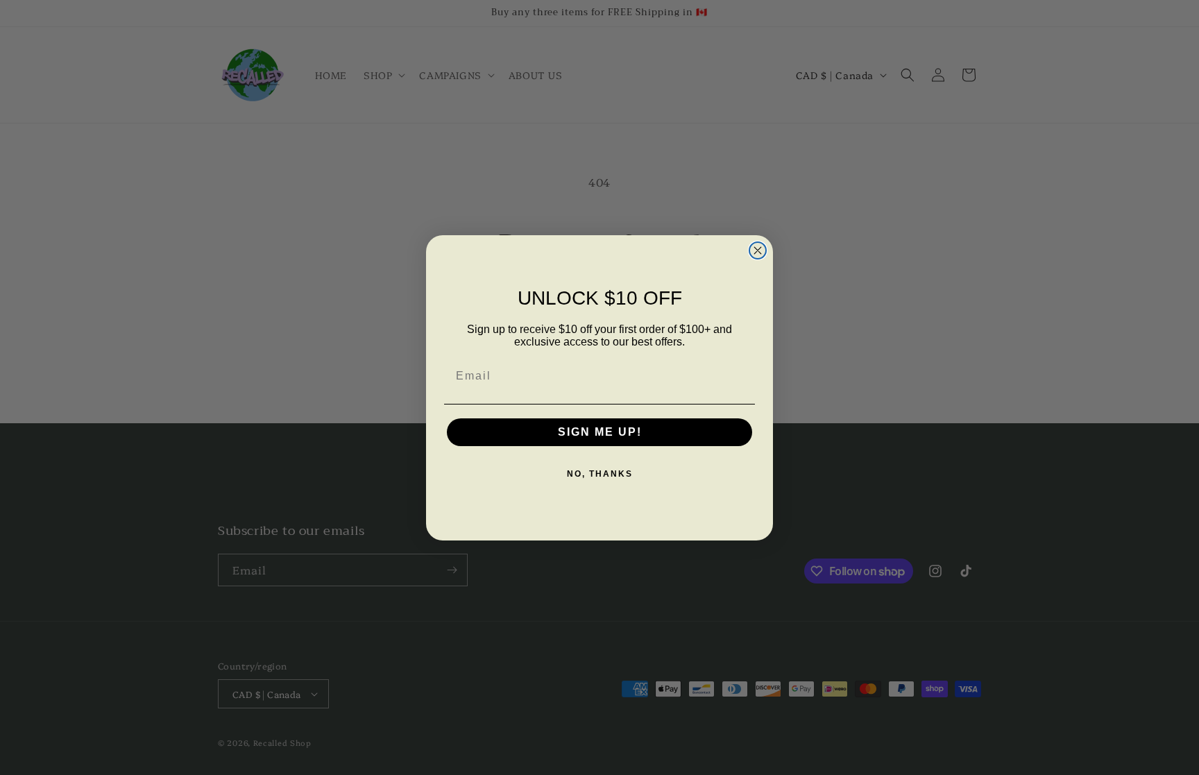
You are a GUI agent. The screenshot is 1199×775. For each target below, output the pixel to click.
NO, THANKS (600, 474)
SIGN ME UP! (600, 432)
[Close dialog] (757, 250)
